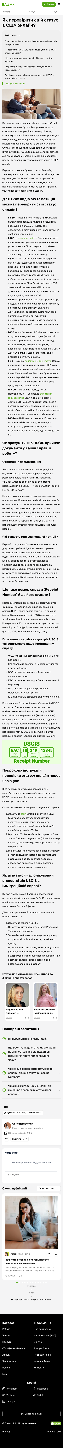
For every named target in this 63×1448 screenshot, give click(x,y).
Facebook (42, 1388)
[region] (31, 1001)
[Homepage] (8, 4)
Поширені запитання (15, 83)
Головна (31, 1286)
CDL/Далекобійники (13, 1348)
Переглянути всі (47, 1188)
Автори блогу (41, 1348)
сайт (23, 813)
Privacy (6, 1431)
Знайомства (9, 1361)
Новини (6, 1367)
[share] (6, 1139)
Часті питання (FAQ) (45, 1335)
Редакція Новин (42, 1354)
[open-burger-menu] (59, 4)
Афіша (6, 1354)
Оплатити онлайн (33, 1413)
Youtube (10, 1395)
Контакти (39, 1367)
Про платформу (42, 1329)
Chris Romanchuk (22, 1123)
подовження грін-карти (38, 361)
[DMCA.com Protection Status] (56, 1423)
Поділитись (18, 1139)
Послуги (32, 11)
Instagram (11, 1388)
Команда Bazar (42, 1361)
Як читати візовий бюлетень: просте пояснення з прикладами (27, 1261)
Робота (6, 11)
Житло (6, 1335)
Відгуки (38, 1341)
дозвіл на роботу (27, 238)
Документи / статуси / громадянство (22, 1112)
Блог (31, 1292)
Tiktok (40, 1395)
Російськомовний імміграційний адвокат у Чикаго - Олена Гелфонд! (45, 1011)
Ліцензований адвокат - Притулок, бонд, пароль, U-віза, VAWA (15, 1011)
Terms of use (54, 1431)
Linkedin (10, 1401)
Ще (55, 11)
